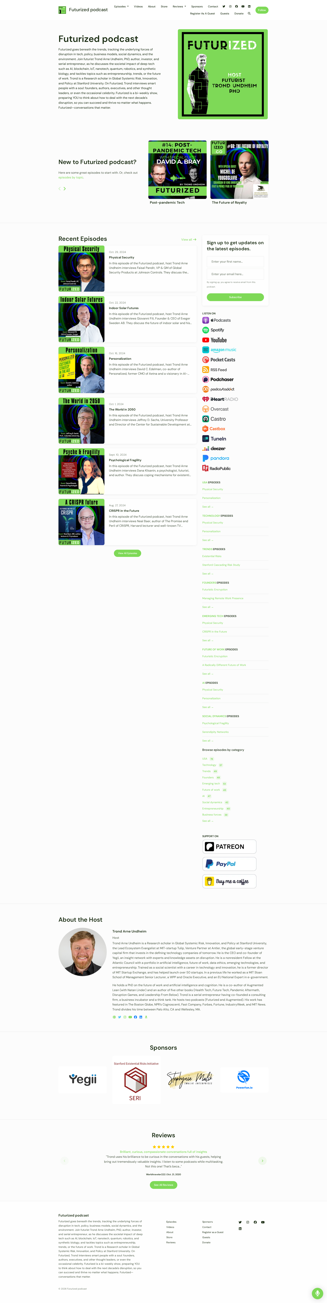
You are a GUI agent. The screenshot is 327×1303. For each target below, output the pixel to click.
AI (203, 682)
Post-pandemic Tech (167, 202)
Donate (239, 13)
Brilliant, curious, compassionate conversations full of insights (163, 1152)
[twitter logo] (120, 1017)
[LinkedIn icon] (240, 1229)
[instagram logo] (125, 1017)
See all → (208, 506)
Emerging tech (212, 616)
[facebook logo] (136, 1017)
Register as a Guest (202, 13)
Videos (138, 6)
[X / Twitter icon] (240, 1222)
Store (164, 6)
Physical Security (121, 257)
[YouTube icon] (263, 1222)
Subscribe (235, 297)
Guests (224, 13)
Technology (211, 515)
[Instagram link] (230, 6)
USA (204, 482)
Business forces (214, 814)
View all (187, 240)
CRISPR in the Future (124, 511)
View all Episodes (127, 553)
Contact (213, 6)
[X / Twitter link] (224, 6)
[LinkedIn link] (249, 6)
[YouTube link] (243, 6)
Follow (262, 10)
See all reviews (163, 1185)
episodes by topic (70, 177)
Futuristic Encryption (214, 589)
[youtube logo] (130, 1017)
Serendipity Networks (215, 732)
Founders (209, 582)
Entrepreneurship (216, 808)
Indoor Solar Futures (124, 308)
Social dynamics (214, 716)
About (152, 6)
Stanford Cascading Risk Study (221, 565)
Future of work (213, 649)
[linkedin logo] (141, 1017)
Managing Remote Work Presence (222, 598)
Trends (207, 549)
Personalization (120, 359)
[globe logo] (114, 1017)
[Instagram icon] (248, 1222)
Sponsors (197, 6)
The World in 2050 (122, 409)
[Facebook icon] (255, 1222)
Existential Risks (211, 556)
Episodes (120, 6)
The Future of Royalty (229, 202)
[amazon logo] (146, 1017)
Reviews (178, 6)
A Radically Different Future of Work (224, 665)
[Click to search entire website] (249, 13)
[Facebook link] (237, 6)
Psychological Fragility (125, 460)
